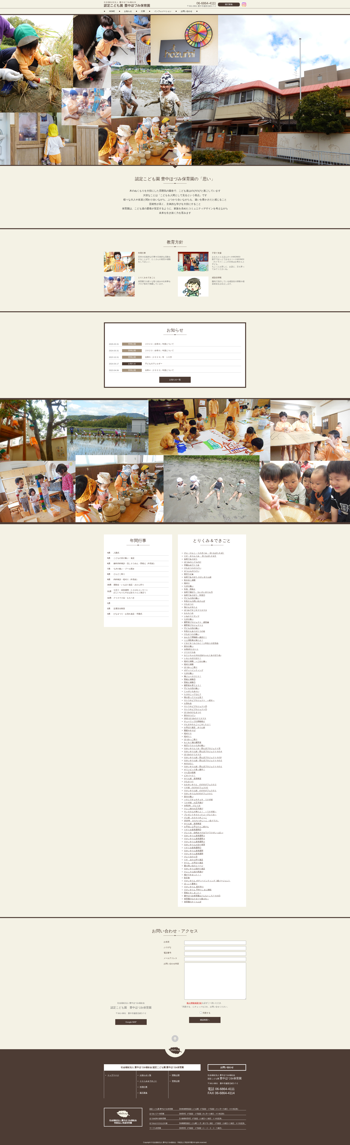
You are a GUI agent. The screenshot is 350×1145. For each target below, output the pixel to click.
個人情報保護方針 (194, 1003)
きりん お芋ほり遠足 (193, 863)
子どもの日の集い (191, 598)
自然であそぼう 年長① (194, 595)
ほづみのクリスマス (192, 754)
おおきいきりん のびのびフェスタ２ (200, 784)
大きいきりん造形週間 (193, 851)
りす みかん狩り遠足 (193, 860)
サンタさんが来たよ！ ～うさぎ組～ (200, 811)
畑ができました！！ (192, 875)
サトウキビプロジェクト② (195, 706)
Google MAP (131, 1022)
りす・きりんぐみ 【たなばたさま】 (200, 556)
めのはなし (189, 763)
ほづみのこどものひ (192, 562)
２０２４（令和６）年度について (159, 344)
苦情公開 (176, 1081)
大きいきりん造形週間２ (194, 836)
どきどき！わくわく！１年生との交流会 (201, 643)
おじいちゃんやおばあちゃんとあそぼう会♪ (202, 655)
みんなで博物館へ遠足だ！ (195, 637)
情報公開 (176, 1075)
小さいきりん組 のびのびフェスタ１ (200, 790)
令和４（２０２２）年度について (159, 370)
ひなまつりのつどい (192, 568)
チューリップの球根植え (194, 721)
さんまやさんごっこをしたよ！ (197, 724)
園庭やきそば (190, 730)
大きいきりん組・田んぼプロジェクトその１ (203, 766)
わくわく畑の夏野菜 (192, 742)
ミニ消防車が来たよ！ (193, 640)
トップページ (113, 1075)
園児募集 (229, 4)
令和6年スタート (191, 649)
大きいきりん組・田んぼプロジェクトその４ (203, 751)
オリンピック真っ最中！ (194, 769)
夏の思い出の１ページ (193, 866)
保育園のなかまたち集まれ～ (196, 899)
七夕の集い (189, 586)
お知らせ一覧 (175, 380)
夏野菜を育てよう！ (192, 685)
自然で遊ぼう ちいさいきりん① (198, 592)
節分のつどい (190, 715)
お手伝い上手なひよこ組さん (196, 827)
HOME (112, 11)
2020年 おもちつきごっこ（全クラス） (201, 820)
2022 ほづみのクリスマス (195, 718)
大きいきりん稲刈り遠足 (194, 869)
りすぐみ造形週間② (192, 830)
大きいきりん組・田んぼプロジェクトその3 (202, 757)
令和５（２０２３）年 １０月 (158, 357)
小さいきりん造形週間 (193, 854)
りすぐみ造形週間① (192, 848)
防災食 (187, 878)
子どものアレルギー (153, 364)
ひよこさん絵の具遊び (193, 872)
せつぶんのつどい (191, 571)
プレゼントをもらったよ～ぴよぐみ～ (200, 814)
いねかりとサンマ (191, 616)
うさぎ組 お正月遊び (193, 802)
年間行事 (143, 1087)
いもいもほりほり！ (192, 658)
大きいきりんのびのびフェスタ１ (198, 793)
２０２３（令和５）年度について (159, 350)
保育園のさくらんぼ (192, 902)
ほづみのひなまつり (192, 712)
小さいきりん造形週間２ (194, 842)
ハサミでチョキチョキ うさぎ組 (198, 799)
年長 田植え (190, 589)
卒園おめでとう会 (191, 565)
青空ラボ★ (189, 574)
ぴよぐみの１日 (190, 857)
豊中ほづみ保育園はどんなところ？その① (202, 896)
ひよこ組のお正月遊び (193, 808)
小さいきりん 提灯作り (194, 887)
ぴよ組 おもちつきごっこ (195, 817)
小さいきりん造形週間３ (194, 839)
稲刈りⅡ (188, 733)
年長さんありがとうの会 (194, 631)
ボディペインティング (193, 670)
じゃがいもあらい (191, 691)
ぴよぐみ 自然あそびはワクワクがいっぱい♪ (203, 833)
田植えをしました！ (192, 893)
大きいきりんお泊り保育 (194, 845)
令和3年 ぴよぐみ (192, 805)
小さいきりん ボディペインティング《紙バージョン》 (207, 881)
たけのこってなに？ (192, 694)
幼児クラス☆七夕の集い (194, 745)
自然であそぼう (190, 559)
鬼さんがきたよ (190, 607)
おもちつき (189, 613)
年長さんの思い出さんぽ (194, 601)
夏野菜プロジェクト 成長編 (196, 622)
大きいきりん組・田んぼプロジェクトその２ (203, 760)
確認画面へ (205, 1020)
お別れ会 (188, 703)
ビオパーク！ (190, 775)
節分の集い (189, 646)
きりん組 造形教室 (192, 778)
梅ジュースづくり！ (192, 676)
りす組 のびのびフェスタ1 (196, 787)
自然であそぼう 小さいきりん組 (197, 577)
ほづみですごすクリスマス (195, 610)
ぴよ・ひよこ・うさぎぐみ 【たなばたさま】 (204, 553)
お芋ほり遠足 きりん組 (194, 727)
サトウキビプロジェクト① (195, 709)
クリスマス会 (190, 652)
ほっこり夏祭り (190, 884)
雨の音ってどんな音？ (193, 697)
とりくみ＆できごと (148, 1081)
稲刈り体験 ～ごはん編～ (195, 661)
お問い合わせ (186, 11)
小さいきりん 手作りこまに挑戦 (197, 890)
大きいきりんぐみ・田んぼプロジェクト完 (202, 748)
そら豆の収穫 (190, 772)
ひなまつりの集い (191, 634)
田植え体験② (190, 679)
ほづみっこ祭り (190, 667)
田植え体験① (190, 682)
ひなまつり (189, 604)
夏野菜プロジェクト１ (193, 625)
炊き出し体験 (190, 580)
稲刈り (187, 583)
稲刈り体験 (189, 664)
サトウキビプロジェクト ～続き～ (199, 700)
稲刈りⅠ (188, 736)
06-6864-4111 (206, 3)
